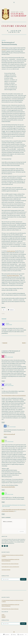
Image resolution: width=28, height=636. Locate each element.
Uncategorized (4, 318)
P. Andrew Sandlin (14, 31)
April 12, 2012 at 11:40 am (9, 441)
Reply (3, 422)
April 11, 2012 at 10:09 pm (9, 385)
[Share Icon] (5, 546)
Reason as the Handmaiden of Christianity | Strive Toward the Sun (13, 505)
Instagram (3, 617)
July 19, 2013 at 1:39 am (6, 506)
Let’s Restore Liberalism (6, 569)
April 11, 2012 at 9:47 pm (9, 357)
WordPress (4, 615)
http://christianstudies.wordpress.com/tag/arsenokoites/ (14, 395)
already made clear (11, 251)
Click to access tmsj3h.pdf (9, 434)
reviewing (4, 49)
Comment (22, 531)
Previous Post (5, 342)
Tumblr (3, 614)
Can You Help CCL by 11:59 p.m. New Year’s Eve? (10, 566)
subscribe (23, 579)
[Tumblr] (2, 546)
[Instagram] (7, 546)
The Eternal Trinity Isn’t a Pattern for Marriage (10, 563)
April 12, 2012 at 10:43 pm (11, 426)
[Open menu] (14, 2)
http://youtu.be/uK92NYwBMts (8, 487)
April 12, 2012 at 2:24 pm (9, 494)
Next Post (23, 342)
